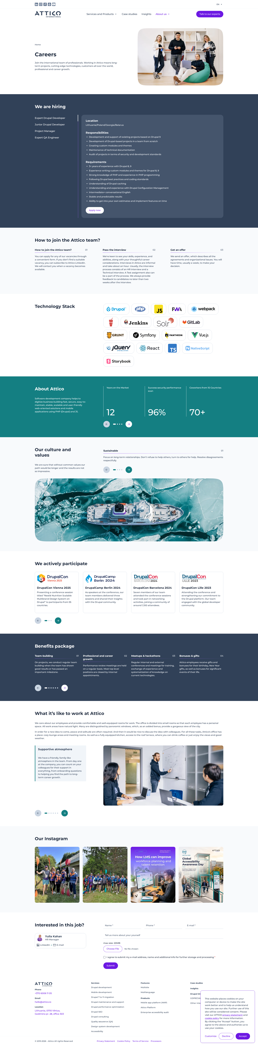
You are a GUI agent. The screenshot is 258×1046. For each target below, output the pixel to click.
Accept (243, 1036)
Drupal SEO (96, 1012)
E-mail (60, 945)
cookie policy (212, 1018)
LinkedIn (45, 945)
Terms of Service (140, 1041)
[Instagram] (57, 875)
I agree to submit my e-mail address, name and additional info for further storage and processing (161, 957)
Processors (156, 1041)
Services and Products (100, 14)
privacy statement (232, 1015)
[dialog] (228, 1017)
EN (218, 4)
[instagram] (40, 4)
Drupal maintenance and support (107, 1002)
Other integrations (199, 1003)
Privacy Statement (106, 1041)
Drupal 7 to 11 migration (102, 997)
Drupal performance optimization (107, 1007)
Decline (226, 1036)
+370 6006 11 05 (43, 993)
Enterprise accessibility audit (155, 1012)
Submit (111, 965)
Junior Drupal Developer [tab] (50, 124)
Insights (146, 14)
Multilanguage (148, 992)
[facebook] (45, 4)
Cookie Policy (123, 1041)
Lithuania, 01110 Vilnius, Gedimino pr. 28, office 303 (49, 1012)
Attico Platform (148, 1007)
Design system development (105, 1026)
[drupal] (49, 4)
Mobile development (101, 992)
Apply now (95, 210)
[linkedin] (36, 4)
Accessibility (97, 1031)
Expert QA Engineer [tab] (47, 137)
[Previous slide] (106, 424)
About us (161, 14)
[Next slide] (129, 424)
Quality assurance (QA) (102, 1021)
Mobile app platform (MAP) (154, 1002)
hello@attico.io (43, 1002)
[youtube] (53, 4)
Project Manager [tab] (45, 131)
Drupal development (101, 987)
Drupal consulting (100, 1017)
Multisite (145, 987)
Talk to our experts (209, 14)
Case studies (129, 14)
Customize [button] (211, 1036)
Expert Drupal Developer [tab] (50, 118)
